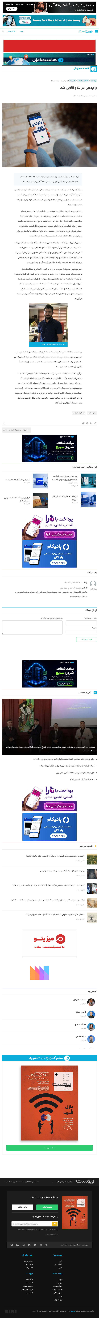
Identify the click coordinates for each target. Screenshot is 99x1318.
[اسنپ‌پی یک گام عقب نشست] (40, 488)
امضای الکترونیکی (78, 413)
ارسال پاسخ (93, 589)
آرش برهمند (81, 1012)
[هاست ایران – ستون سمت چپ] (49, 448)
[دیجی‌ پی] (49, 7)
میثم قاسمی (81, 1036)
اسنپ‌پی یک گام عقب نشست (18, 479)
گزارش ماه (59, 1283)
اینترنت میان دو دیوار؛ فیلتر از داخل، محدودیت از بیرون (62, 870)
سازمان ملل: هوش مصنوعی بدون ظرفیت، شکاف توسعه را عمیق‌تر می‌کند (55, 914)
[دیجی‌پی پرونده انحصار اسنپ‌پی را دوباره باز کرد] (40, 508)
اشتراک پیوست (49, 1147)
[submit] (54, 1224)
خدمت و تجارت (57, 1289)
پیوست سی (29, 1264)
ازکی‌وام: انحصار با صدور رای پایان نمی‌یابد (65, 498)
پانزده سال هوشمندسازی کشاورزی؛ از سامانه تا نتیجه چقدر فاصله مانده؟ (55, 856)
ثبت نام (11, 31)
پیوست (93, 81)
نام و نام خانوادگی (91, 618)
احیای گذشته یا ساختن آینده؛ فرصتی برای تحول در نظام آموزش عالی (67, 766)
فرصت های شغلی (27, 1289)
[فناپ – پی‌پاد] (49, 554)
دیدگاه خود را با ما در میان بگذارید (52, 618)
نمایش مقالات (22, 1207)
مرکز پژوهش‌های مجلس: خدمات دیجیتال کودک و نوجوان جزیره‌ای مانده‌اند (63, 759)
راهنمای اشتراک (28, 1286)
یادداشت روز (58, 1264)
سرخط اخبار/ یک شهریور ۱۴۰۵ (82, 779)
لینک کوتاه (10, 430)
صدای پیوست (28, 1261)
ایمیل (95, 627)
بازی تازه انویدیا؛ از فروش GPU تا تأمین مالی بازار (75, 772)
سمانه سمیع (80, 1024)
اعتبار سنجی (92, 413)
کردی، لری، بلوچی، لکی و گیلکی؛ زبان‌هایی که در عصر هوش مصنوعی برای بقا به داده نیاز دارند (47, 900)
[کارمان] (49, 972)
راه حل (60, 1296)
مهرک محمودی (79, 1000)
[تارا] (49, 526)
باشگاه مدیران (57, 1286)
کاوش (60, 1268)
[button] (96, 31)
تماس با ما (29, 1283)
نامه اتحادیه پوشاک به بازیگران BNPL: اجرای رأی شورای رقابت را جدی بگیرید (65, 480)
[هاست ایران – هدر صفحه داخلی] (49, 59)
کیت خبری (29, 1293)
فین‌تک (72, 81)
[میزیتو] (49, 943)
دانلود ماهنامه (47, 1207)
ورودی (60, 1279)
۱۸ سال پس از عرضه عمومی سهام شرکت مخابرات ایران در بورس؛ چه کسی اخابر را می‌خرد (49, 885)
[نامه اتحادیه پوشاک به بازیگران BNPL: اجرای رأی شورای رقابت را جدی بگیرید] (88, 488)
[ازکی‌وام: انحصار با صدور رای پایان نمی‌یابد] (88, 506)
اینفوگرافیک (29, 1268)
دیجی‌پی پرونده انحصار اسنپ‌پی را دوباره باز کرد (17, 499)
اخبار (60, 1261)
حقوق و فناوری (57, 1293)
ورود (21, 31)
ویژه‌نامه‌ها (29, 1279)
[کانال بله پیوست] (49, 20)
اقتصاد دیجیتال (81, 69)
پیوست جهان (58, 1299)
